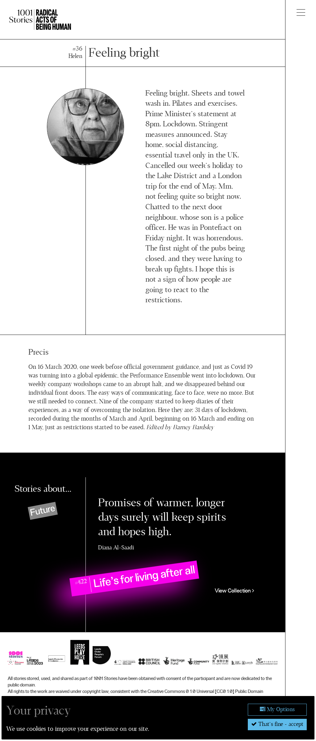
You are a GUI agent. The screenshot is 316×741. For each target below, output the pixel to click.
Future (43, 510)
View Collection (233, 591)
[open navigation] (301, 12)
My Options (280, 709)
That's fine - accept (280, 724)
